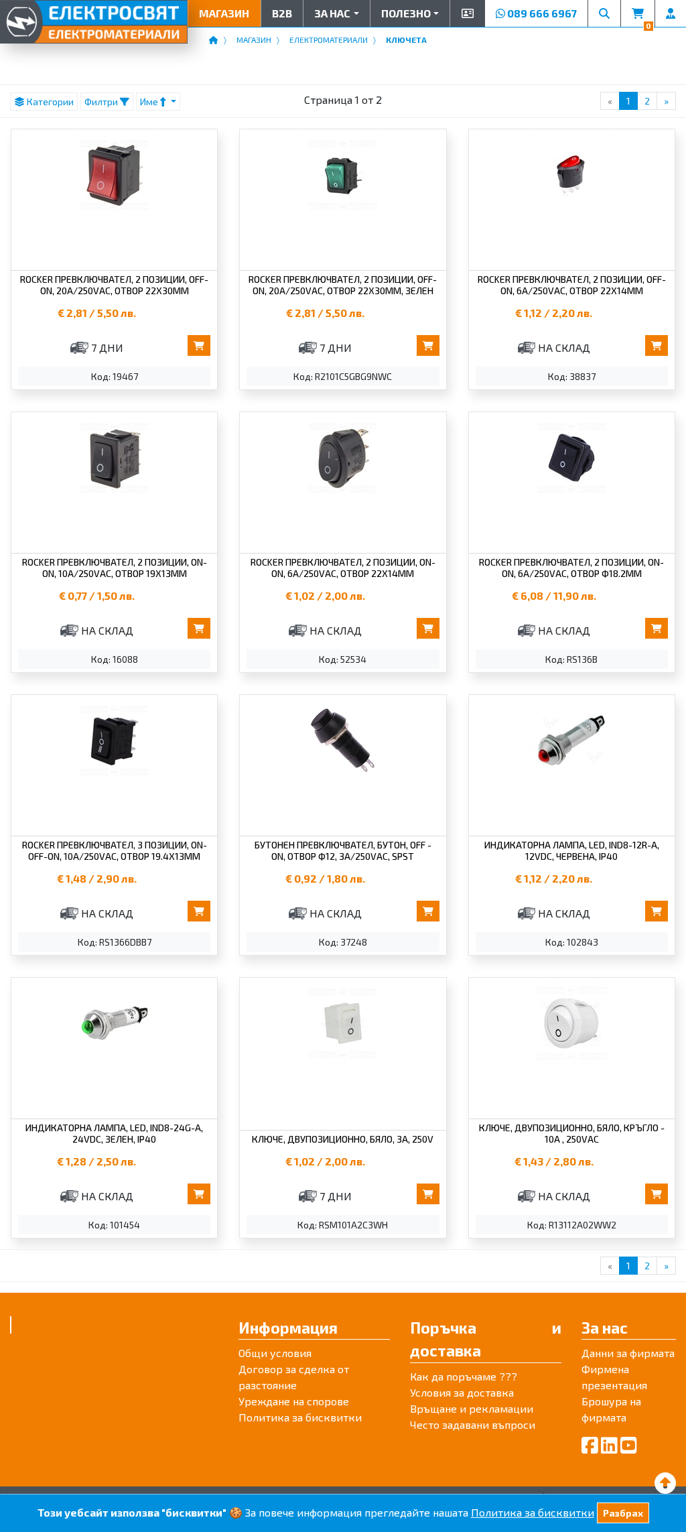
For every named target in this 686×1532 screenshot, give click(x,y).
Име (150, 101)
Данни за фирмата (628, 1352)
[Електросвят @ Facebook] (589, 1444)
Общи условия (275, 1352)
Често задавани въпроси (472, 1424)
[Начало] (213, 40)
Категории (49, 101)
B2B (282, 13)
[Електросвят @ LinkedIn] (609, 1444)
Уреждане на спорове (293, 1401)
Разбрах (623, 1513)
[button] (336, 13)
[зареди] (665, 1482)
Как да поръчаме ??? (463, 1376)
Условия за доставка (462, 1392)
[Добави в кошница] (199, 345)
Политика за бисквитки (300, 1417)
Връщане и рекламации (471, 1408)
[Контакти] (467, 13)
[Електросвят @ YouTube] (628, 1444)
